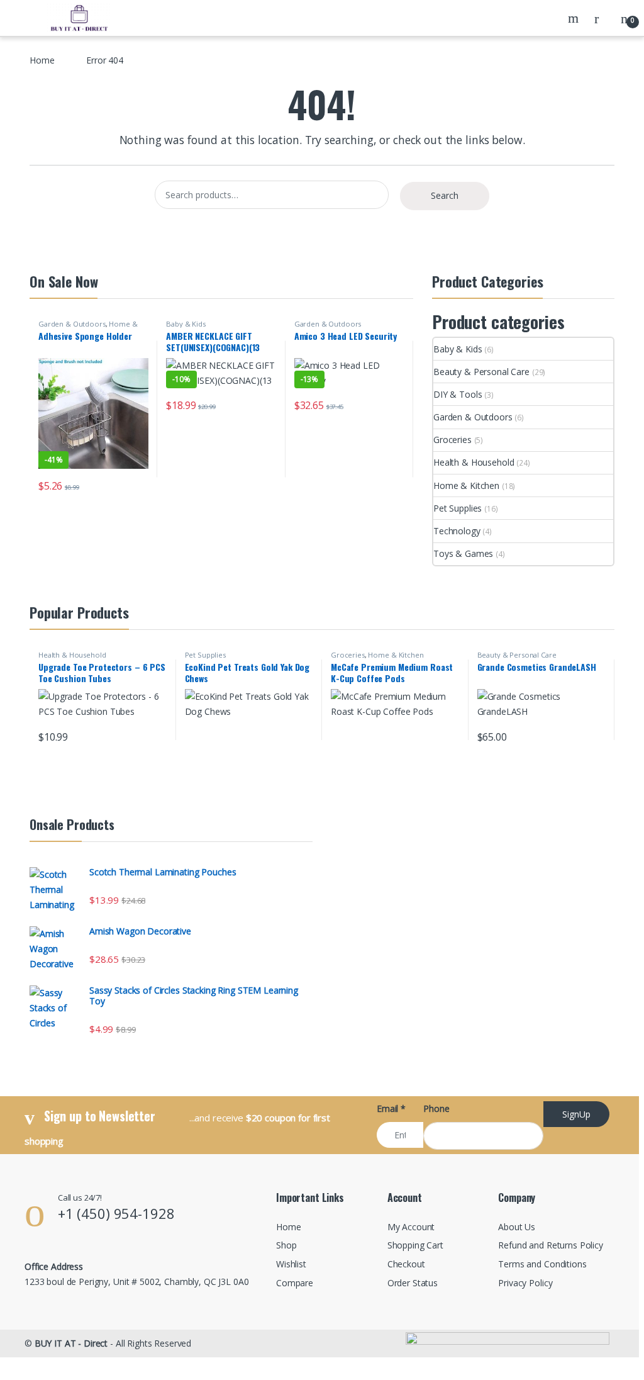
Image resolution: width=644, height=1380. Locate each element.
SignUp (576, 1114)
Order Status (412, 1283)
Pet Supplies (457, 508)
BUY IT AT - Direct (71, 1343)
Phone (436, 1108)
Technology (456, 531)
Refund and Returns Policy (550, 1245)
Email (391, 1108)
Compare (294, 1283)
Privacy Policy (525, 1283)
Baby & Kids (185, 323)
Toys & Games (463, 553)
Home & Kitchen (466, 485)
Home (42, 60)
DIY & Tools (457, 394)
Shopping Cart (415, 1245)
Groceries (452, 440)
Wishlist (291, 1264)
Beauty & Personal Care (481, 372)
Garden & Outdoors (72, 323)
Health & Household (473, 462)
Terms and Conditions (542, 1264)
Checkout (406, 1264)
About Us (516, 1227)
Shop (286, 1245)
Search (575, 18)
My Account (411, 1227)
